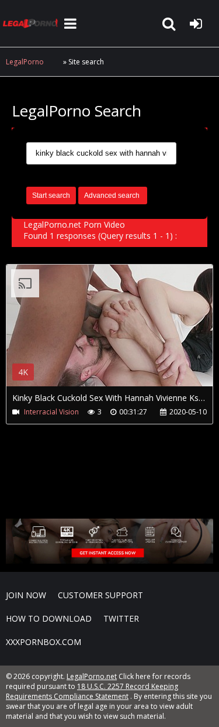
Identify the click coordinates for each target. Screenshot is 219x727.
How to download (49, 618)
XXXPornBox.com (43, 641)
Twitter (121, 618)
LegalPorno (25, 62)
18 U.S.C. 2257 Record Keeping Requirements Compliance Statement (92, 691)
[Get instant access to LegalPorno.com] (109, 560)
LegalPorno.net (32, 23)
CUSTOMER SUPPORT (100, 595)
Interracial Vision (51, 412)
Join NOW (26, 595)
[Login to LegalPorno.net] (195, 23)
